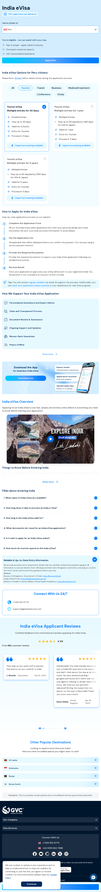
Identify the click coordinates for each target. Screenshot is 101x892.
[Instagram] (66, 854)
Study (60, 94)
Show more (48, 481)
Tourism (25, 88)
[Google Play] (61, 869)
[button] (27, 126)
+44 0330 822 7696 (52, 848)
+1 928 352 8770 (21, 602)
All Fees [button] (18, 78)
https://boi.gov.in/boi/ (52, 576)
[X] (60, 854)
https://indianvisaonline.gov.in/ (33, 579)
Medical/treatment (79, 88)
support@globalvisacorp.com (27, 609)
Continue (31, 884)
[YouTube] (41, 854)
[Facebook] (35, 854)
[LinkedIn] (54, 854)
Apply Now (50, 60)
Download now (25, 378)
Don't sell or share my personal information (74, 862)
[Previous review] (39, 728)
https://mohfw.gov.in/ (66, 581)
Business (56, 88)
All (12, 88)
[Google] (47, 854)
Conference (43, 94)
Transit (41, 88)
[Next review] (65, 728)
